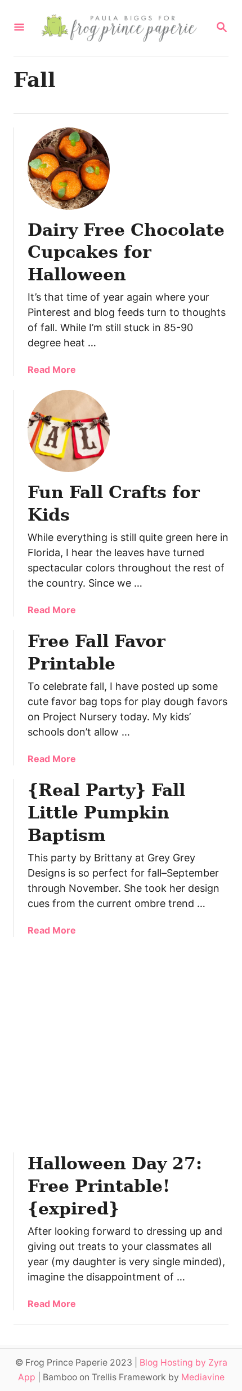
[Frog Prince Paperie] (119, 28)
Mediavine (203, 1377)
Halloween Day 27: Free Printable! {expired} (115, 1186)
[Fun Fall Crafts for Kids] (69, 431)
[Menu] (19, 28)
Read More (52, 369)
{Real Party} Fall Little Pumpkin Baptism (106, 812)
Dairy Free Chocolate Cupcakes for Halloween (126, 252)
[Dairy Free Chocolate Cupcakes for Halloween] (69, 168)
